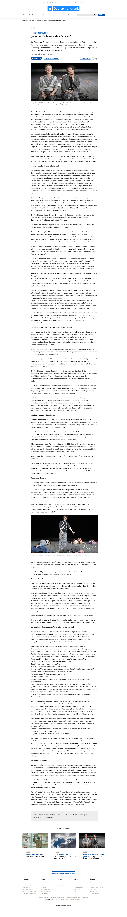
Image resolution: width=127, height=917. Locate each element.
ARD (52, 899)
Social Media (61, 885)
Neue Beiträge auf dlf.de (30, 891)
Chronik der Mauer (75, 899)
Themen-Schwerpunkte (29, 893)
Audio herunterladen (52, 58)
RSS (75, 891)
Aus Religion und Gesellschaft (38, 20)
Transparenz (93, 889)
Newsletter (77, 885)
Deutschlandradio (48, 2)
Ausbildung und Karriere (97, 887)
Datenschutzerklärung (57, 897)
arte (67, 899)
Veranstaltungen (78, 887)
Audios (43, 885)
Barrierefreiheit (94, 893)
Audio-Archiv (65, 14)
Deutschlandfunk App (47, 889)
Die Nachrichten (27, 887)
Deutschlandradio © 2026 (63, 905)
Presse (92, 885)
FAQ (75, 883)
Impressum (84, 897)
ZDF (56, 899)
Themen (25, 14)
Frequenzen (44, 893)
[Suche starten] (95, 15)
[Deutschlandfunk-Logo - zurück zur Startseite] (63, 8)
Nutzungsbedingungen (73, 897)
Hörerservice (61, 883)
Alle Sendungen (27, 885)
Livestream (44, 883)
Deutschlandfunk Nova (77, 2)
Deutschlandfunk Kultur (62, 2)
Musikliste (77, 889)
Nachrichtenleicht (28, 889)
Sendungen (35, 14)
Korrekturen (93, 891)
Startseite (25, 20)
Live (102, 14)
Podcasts (55, 14)
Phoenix (61, 899)
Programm (46, 14)
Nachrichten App (46, 891)
